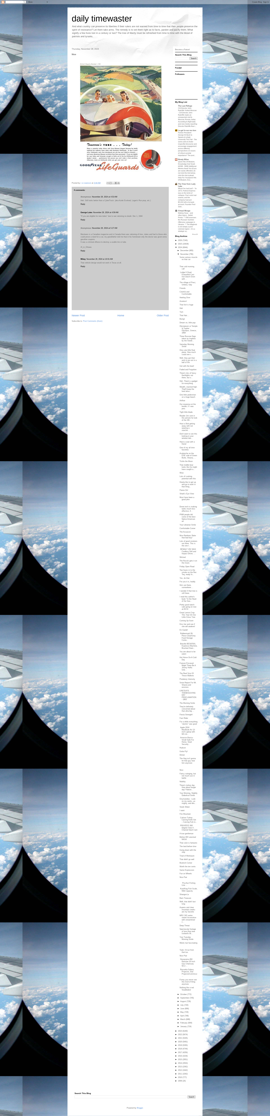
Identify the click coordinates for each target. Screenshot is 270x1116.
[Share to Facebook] (115, 183)
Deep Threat (185, 926)
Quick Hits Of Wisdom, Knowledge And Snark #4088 (186, 164)
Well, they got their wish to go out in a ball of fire (188, 360)
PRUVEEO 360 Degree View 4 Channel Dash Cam (188, 827)
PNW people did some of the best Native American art (187, 517)
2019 (180, 1045)
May (182, 1012)
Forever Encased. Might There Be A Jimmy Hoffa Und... (188, 666)
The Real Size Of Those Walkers (187, 674)
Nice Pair (183, 877)
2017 (180, 1052)
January (183, 1026)
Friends (183, 288)
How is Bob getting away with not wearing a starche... (187, 427)
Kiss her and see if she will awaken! (187, 625)
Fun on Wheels (186, 874)
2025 (180, 244)
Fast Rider (184, 718)
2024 (180, 247)
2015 (180, 1059)
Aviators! (183, 301)
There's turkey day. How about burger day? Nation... (188, 787)
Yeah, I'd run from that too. (187, 951)
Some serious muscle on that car (188, 258)
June (182, 1008)
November (184, 254)
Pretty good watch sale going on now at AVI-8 (188, 607)
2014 (180, 1063)
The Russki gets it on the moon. (188, 562)
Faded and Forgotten (188, 369)
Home (120, 315)
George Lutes (86, 212)
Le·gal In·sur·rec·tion (187, 130)
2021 (180, 1038)
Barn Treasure (185, 898)
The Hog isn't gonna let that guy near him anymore (188, 760)
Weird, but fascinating (188, 943)
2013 (180, 1067)
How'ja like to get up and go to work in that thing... (188, 484)
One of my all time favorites (187, 449)
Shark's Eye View (187, 494)
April (182, 1016)
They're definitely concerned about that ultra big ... (187, 709)
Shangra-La (184, 894)
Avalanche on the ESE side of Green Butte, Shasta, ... (188, 455)
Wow (182, 473)
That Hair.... (184, 315)
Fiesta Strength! (186, 715)
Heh (181, 308)
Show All (195, 234)
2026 (180, 240)
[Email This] (107, 183)
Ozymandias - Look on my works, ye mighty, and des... (188, 801)
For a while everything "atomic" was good (188, 723)
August (183, 1001)
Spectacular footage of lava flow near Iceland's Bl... (188, 931)
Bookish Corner (186, 863)
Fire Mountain (185, 814)
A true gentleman (186, 833)
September (185, 998)
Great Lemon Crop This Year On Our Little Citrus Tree (188, 615)
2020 (180, 1042)
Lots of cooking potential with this (188, 477)
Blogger (140, 1108)
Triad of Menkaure (187, 856)
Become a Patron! (182, 49)
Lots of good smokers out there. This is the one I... (188, 543)
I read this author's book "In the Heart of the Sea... (188, 599)
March (183, 1019)
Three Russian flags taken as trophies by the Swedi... (188, 338)
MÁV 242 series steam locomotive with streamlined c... (188, 918)
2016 (180, 1056)
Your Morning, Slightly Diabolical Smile (188, 794)
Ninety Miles (183, 159)
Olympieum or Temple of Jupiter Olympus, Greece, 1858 (188, 329)
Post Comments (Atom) (92, 321)
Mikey (83, 259)
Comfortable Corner (187, 528)
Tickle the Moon (186, 461)
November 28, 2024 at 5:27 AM (104, 228)
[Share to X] (113, 183)
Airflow (182, 400)
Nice (181, 770)
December (184, 250)
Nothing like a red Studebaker (187, 989)
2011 (180, 1074)
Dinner (182, 755)
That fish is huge (186, 305)
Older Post (163, 315)
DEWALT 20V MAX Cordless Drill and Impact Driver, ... (188, 551)
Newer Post (78, 315)
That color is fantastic (188, 843)
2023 (180, 1031)
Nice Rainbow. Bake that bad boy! (188, 536)
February (184, 1023)
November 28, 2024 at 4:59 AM (105, 212)
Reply (83, 204)
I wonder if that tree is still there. (188, 592)
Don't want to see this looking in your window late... (188, 436)
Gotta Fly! (184, 751)
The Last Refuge (185, 106)
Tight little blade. (186, 412)
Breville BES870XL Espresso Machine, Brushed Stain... (188, 646)
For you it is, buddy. (188, 582)
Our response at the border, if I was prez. (188, 406)
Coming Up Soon (186, 621)
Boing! (182, 319)
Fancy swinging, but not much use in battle (188, 776)
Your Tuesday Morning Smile (186, 938)
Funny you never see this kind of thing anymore (188, 982)
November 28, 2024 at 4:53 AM (104, 197)
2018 (180, 1049)
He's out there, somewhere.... (186, 586)
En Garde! (184, 630)
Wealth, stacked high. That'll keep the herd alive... (188, 389)
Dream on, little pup (187, 323)
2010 (180, 1077)
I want (182, 810)
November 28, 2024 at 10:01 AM (99, 259)
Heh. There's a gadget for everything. (188, 382)
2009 (180, 1081)
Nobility (183, 781)
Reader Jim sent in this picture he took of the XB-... (188, 418)
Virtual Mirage (184, 211)
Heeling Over (185, 297)
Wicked (183, 557)
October (183, 994)
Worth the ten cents (188, 866)
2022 (180, 1034)
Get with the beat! (187, 366)
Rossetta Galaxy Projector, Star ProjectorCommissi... (188, 972)
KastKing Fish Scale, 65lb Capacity (188, 890)
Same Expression (187, 870)
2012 (180, 1070)
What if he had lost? (186, 189)
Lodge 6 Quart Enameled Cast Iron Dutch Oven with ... (187, 275)
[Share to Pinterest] (118, 183)
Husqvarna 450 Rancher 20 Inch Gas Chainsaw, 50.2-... (187, 962)
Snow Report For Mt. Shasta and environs (188, 685)
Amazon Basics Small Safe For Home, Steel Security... (187, 741)
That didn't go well (187, 859)
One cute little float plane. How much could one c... (188, 352)
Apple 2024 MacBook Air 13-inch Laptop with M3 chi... (187, 730)
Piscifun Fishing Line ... (187, 883)
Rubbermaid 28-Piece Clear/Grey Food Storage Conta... (188, 636)
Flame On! (184, 490)
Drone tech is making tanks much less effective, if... (188, 509)
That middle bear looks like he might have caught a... (188, 467)
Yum (181, 312)
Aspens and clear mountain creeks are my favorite (187, 909)
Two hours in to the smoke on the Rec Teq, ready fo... (188, 572)
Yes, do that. (185, 578)
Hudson (183, 748)
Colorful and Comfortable (186, 293)
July (182, 1005)
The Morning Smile (187, 703)
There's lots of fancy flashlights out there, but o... (188, 375)
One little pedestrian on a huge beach (188, 396)
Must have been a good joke (187, 498)
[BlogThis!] (110, 183)
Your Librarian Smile (188, 525)
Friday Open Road (187, 566)
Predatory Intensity (187, 679)
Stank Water (185, 807)
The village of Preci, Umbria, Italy (188, 283)
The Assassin (185, 532)
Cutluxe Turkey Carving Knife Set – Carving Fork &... (188, 820)
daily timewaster (102, 18)
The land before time (188, 846)
